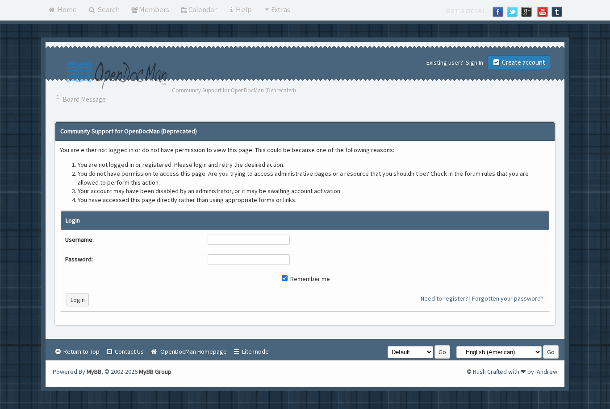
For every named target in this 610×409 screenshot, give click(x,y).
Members (154, 9)
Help (244, 9)
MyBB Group (155, 372)
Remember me (309, 279)
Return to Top (81, 351)
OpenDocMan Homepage (192, 351)
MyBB (94, 372)
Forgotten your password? (507, 298)
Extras (280, 9)
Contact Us (128, 351)
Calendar (202, 9)
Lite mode (255, 351)
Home (66, 9)
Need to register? (444, 298)
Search (108, 9)
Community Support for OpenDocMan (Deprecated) (234, 90)
